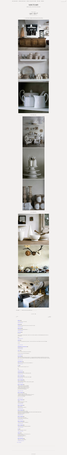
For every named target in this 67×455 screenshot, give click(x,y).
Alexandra (19, 324)
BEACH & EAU (19, 328)
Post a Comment (19, 442)
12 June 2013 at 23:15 (20, 414)
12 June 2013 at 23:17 (20, 423)
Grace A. (19, 350)
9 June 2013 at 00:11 (20, 326)
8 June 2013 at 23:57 (20, 322)
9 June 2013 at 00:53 (20, 330)
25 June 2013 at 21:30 (20, 436)
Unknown (19, 320)
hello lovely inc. (34, 310)
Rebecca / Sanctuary (20, 379)
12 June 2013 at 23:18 (20, 427)
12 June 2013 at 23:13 (20, 408)
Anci (18, 365)
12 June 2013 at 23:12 (20, 403)
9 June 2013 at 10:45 (20, 354)
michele (19, 340)
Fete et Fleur (19, 332)
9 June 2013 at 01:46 (20, 338)
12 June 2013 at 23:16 (20, 419)
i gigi (20, 310)
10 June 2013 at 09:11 (20, 370)
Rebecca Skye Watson (20, 438)
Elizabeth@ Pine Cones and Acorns (22, 346)
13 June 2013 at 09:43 (20, 431)
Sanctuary (33, 5)
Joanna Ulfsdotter (20, 361)
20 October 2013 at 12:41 (21, 440)
